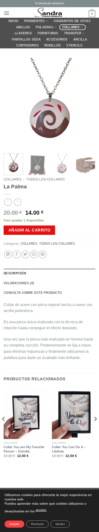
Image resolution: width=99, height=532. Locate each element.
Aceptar (14, 524)
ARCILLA (80, 39)
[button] (6, 13)
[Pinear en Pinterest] (43, 254)
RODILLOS (52, 45)
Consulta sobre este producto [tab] (33, 293)
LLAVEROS (23, 33)
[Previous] (11, 104)
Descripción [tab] (15, 273)
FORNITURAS (47, 33)
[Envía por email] (34, 254)
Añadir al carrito (29, 230)
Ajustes (60, 524)
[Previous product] (17, 202)
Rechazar (37, 524)
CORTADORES (27, 45)
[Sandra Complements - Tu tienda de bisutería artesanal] (50, 12)
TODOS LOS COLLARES (45, 179)
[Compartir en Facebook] (17, 254)
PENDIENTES (34, 21)
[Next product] (8, 202)
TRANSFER (72, 33)
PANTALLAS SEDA (26, 39)
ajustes (41, 510)
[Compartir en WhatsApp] (8, 254)
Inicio (13, 21)
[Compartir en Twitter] (25, 254)
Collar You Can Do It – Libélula (69, 449)
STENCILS (74, 45)
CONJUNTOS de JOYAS (72, 21)
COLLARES (71, 27)
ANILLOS (23, 27)
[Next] (87, 104)
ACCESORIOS (57, 39)
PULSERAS (44, 27)
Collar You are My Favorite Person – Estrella (24, 449)
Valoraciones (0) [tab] (19, 283)
